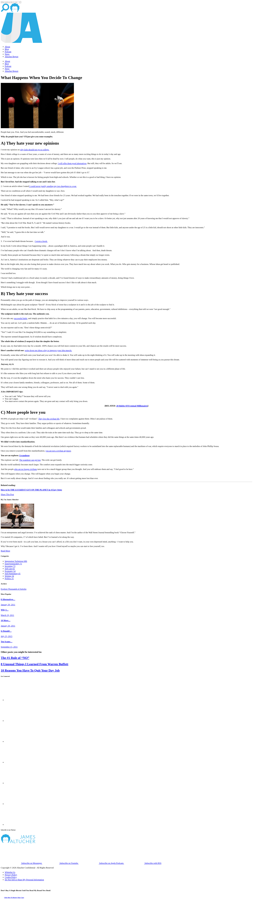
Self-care (10, 568)
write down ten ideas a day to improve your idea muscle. (48, 350)
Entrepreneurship (13, 563)
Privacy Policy (11, 875)
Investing (10, 566)
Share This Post (7, 494)
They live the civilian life (48, 419)
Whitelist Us (10, 872)
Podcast (8, 51)
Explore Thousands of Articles (13, 589)
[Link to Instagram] (15, 824)
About (7, 46)
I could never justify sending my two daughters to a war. (53, 186)
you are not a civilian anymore (58, 451)
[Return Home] (21, 42)
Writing (9, 576)
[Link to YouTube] (15, 783)
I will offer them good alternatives (72, 163)
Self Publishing (12, 573)
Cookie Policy (11, 877)
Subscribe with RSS (152, 863)
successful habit (20, 318)
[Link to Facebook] (15, 700)
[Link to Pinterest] (15, 804)
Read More (5, 551)
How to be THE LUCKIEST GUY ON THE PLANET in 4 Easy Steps (31, 490)
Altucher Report (11, 56)
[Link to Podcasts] (25, 842)
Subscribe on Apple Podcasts (111, 863)
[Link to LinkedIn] (15, 741)
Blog (7, 49)
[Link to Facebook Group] (15, 721)
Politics (9, 578)
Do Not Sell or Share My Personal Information (24, 879)
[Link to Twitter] (15, 762)
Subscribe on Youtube (69, 863)
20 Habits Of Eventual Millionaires (132, 406)
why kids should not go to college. (34, 149)
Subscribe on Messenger (31, 863)
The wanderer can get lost (30, 460)
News (7, 54)
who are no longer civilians (25, 469)
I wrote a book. (41, 241)
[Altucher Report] (15, 11)
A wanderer (24, 455)
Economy (10, 571)
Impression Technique (16, 561)
